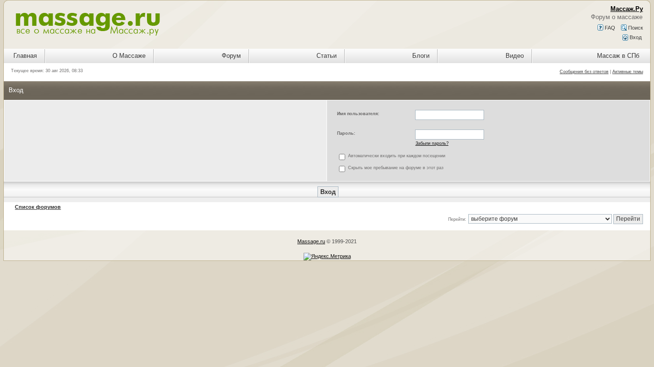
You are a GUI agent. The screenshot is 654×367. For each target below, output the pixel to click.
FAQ (609, 28)
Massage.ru (311, 241)
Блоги (420, 55)
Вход (635, 37)
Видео (515, 55)
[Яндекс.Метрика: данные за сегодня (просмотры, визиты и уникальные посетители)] (327, 256)
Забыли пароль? (432, 143)
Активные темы (627, 71)
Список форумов (38, 207)
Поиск (635, 28)
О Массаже (129, 55)
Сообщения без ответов (584, 71)
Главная (25, 55)
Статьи (326, 55)
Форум (231, 55)
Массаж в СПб (618, 55)
